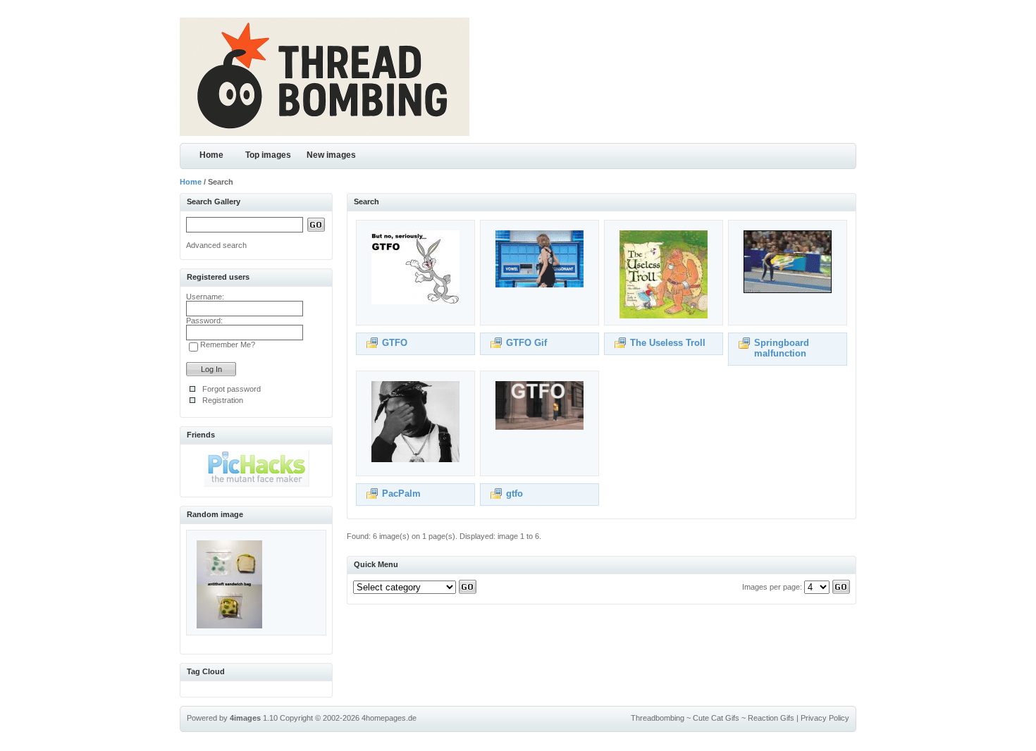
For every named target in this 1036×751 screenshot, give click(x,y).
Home (211, 155)
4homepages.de (389, 718)
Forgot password (231, 389)
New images (331, 155)
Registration (222, 400)
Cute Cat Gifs (716, 718)
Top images (268, 155)
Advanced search (216, 245)
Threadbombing (657, 718)
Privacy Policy (825, 718)
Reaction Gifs (771, 718)
